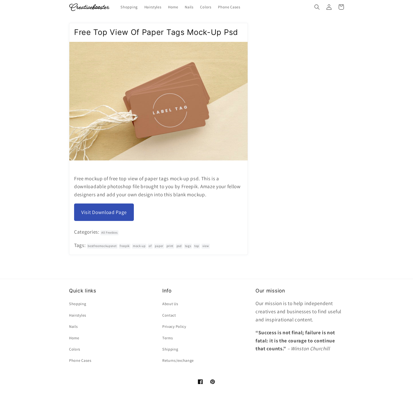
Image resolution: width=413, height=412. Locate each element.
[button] (317, 7)
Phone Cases (80, 360)
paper (159, 246)
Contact (169, 315)
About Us (170, 303)
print (170, 246)
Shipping (170, 349)
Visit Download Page (104, 212)
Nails (73, 326)
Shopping (77, 303)
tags (188, 246)
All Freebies (109, 233)
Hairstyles (77, 315)
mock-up (139, 246)
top (196, 246)
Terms (167, 338)
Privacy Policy (174, 326)
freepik (125, 246)
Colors (74, 349)
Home (74, 338)
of (150, 246)
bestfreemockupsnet (102, 246)
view (205, 246)
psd (179, 246)
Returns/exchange (178, 360)
